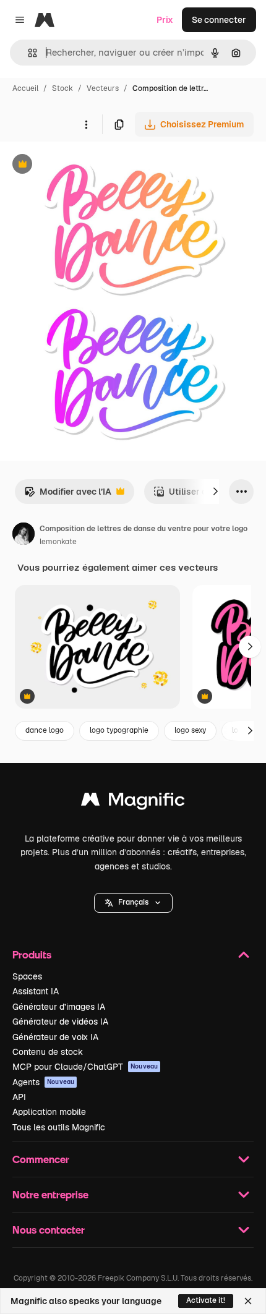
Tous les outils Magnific (58, 1127)
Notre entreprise (50, 1194)
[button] (133, 903)
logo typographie (119, 730)
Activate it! (205, 1300)
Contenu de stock (47, 1051)
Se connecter (219, 19)
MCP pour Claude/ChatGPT (85, 1066)
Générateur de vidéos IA (60, 1021)
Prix (165, 19)
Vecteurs (103, 88)
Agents (43, 1082)
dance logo (44, 730)
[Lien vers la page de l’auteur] (23, 535)
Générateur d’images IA (58, 1006)
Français (133, 902)
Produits (31, 954)
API (19, 1097)
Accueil (25, 88)
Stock (62, 88)
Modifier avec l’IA (67, 495)
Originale (81, 165)
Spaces (27, 976)
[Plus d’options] (86, 124)
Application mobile (49, 1111)
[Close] (248, 1301)
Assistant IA (35, 991)
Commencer (40, 1159)
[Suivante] (215, 491)
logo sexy (190, 730)
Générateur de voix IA (55, 1037)
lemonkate (58, 542)
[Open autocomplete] (28, 53)
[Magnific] (133, 802)
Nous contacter (48, 1229)
